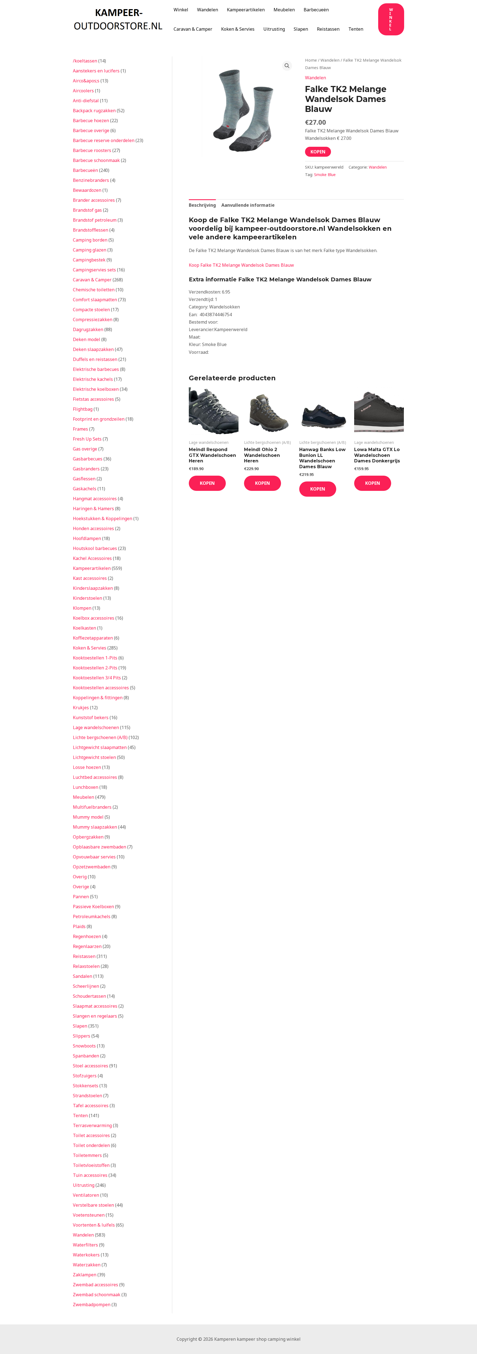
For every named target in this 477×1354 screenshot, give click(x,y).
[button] (391, 19)
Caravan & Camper (193, 29)
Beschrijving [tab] (202, 205)
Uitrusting (274, 29)
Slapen (301, 29)
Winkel (181, 10)
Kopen (318, 152)
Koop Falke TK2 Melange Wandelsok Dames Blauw (241, 265)
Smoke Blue (325, 174)
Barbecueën (316, 10)
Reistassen (328, 29)
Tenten (355, 29)
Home (311, 60)
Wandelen (207, 10)
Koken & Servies (238, 29)
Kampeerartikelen (246, 10)
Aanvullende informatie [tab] (248, 205)
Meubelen (284, 10)
